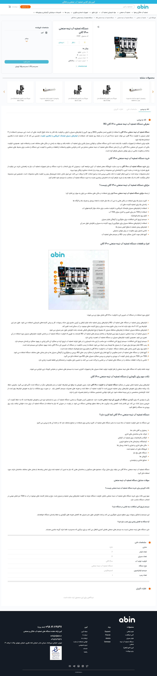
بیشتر (26, 38)
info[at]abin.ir (56, 636)
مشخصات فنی (132, 109)
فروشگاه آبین (152, 18)
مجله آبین (84, 631)
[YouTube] (70, 666)
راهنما (85, 652)
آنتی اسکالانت (129, 635)
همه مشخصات (82, 66)
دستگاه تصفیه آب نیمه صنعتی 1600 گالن (81, 18)
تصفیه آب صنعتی (141, 18)
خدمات (85, 648)
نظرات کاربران (118, 109)
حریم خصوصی (83, 645)
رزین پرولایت (130, 651)
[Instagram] (83, 666)
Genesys (107, 642)
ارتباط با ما (14, 7)
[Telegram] (74, 666)
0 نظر (73, 42)
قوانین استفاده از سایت (80, 642)
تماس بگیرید (26, 62)
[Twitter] (87, 666)
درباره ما (85, 635)
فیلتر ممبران (130, 638)
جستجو (24, 7)
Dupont (107, 631)
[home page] (141, 7)
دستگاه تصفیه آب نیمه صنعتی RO (105, 18)
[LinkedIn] (78, 666)
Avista (108, 638)
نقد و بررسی (144, 109)
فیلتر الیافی (130, 631)
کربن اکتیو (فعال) (128, 648)
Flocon (107, 635)
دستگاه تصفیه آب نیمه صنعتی (125, 18)
